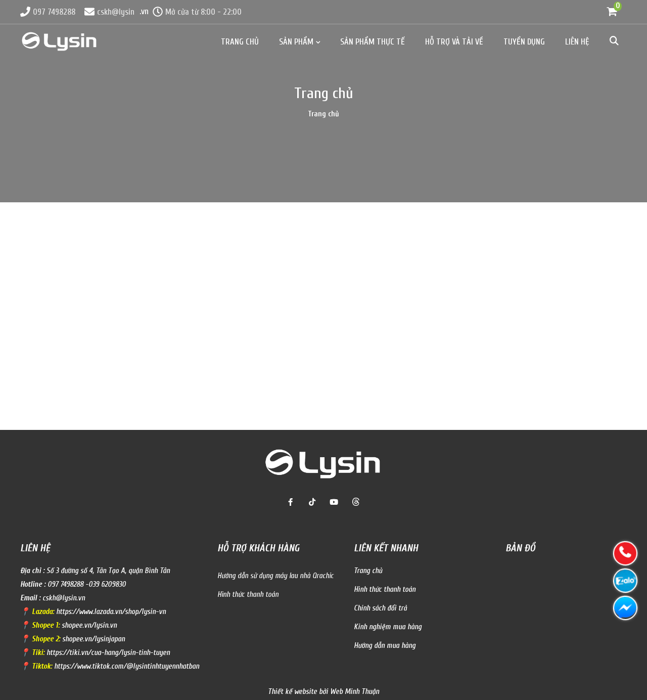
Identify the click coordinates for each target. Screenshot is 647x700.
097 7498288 (54, 12)
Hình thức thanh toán (248, 594)
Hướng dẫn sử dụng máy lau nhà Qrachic (275, 576)
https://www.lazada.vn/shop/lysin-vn (111, 611)
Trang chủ (240, 42)
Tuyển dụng (524, 42)
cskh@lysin (115, 12)
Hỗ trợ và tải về (454, 42)
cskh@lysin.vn (63, 598)
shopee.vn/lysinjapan (93, 639)
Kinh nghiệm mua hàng (388, 627)
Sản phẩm (296, 42)
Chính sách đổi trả (380, 608)
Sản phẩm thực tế (372, 42)
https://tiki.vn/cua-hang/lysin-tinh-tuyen (108, 652)
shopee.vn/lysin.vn (89, 625)
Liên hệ (577, 42)
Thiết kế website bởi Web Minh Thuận (323, 691)
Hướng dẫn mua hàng (384, 645)
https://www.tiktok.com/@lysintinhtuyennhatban (126, 666)
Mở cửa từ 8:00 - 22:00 (203, 12)
